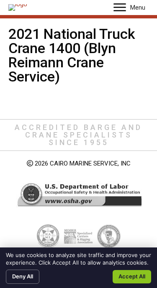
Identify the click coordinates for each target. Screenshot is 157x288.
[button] (119, 7)
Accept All (131, 276)
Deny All (22, 276)
